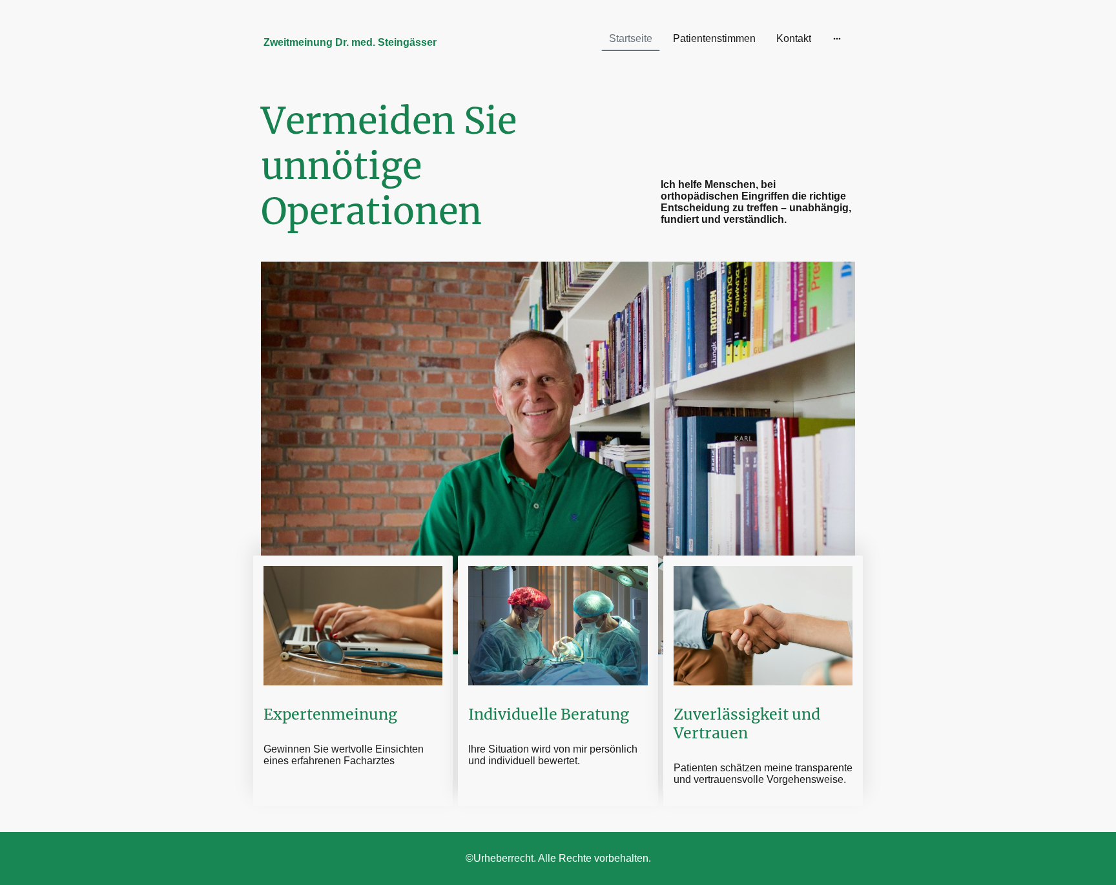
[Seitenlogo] (358, 65)
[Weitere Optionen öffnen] (837, 38)
